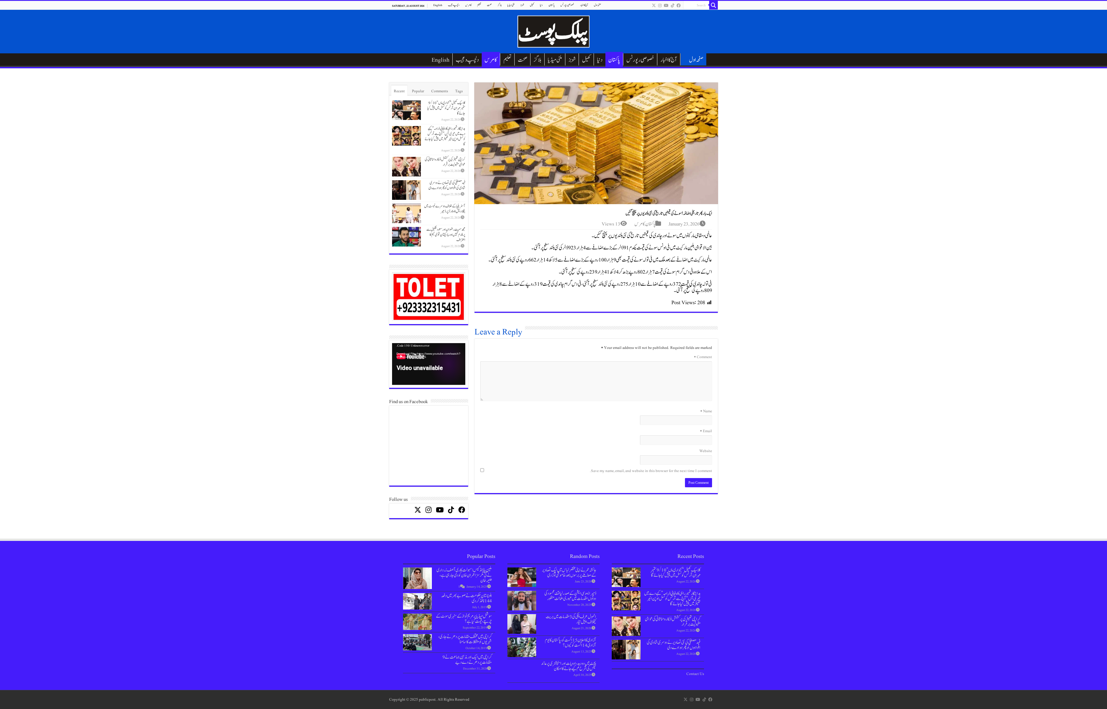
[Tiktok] (672, 5)
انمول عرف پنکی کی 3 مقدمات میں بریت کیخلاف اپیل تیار (571, 619)
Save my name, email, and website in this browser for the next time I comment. (651, 471)
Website (705, 451)
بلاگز (500, 5)
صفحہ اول (597, 5)
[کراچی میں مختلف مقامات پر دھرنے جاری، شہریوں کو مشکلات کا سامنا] (417, 642)
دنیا (541, 5)
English (437, 5)
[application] (428, 364)
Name (706, 411)
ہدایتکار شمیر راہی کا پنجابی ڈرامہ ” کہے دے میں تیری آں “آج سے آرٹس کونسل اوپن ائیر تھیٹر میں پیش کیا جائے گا (445, 136)
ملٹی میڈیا (511, 5)
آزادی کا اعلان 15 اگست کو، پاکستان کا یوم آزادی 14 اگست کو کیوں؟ (570, 642)
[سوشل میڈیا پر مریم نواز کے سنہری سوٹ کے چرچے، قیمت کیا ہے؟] (417, 622)
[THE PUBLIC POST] (553, 30)
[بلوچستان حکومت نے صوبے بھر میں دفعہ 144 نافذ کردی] (417, 601)
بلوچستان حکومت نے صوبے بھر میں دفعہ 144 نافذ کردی (466, 598)
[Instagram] (660, 5)
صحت (489, 5)
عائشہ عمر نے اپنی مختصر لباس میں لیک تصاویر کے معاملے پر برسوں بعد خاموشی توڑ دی (569, 572)
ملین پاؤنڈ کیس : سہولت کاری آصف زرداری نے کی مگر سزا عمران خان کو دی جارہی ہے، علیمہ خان (464, 575)
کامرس (468, 5)
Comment (703, 357)
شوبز (522, 5)
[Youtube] (666, 5)
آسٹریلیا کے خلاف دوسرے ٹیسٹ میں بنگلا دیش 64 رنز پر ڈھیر (444, 209)
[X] (653, 5)
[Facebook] (678, 5)
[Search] (713, 5)
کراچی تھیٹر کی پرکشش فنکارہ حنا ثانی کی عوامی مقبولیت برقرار (445, 162)
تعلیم (479, 5)
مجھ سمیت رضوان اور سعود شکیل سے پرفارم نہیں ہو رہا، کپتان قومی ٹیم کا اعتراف (445, 234)
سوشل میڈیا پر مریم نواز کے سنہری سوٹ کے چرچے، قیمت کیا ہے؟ (464, 618)
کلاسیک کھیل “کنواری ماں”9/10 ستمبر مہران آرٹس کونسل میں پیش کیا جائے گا (446, 108)
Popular (418, 91)
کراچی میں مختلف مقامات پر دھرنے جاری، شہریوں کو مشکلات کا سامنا (465, 639)
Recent (399, 91)
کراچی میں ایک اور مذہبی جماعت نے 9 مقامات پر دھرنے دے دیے (467, 659)
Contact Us (695, 674)
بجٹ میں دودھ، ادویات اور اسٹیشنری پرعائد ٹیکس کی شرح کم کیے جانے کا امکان (568, 666)
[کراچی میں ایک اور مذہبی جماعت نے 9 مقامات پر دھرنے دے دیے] (417, 663)
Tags (459, 91)
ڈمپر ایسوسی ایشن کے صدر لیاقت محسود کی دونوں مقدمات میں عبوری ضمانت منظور (570, 596)
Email (706, 431)
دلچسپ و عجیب (454, 5)
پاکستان (552, 5)
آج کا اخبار (584, 5)
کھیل (532, 5)
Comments (439, 91)
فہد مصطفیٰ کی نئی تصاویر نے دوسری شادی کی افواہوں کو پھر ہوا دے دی (446, 185)
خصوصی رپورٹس (567, 5)
